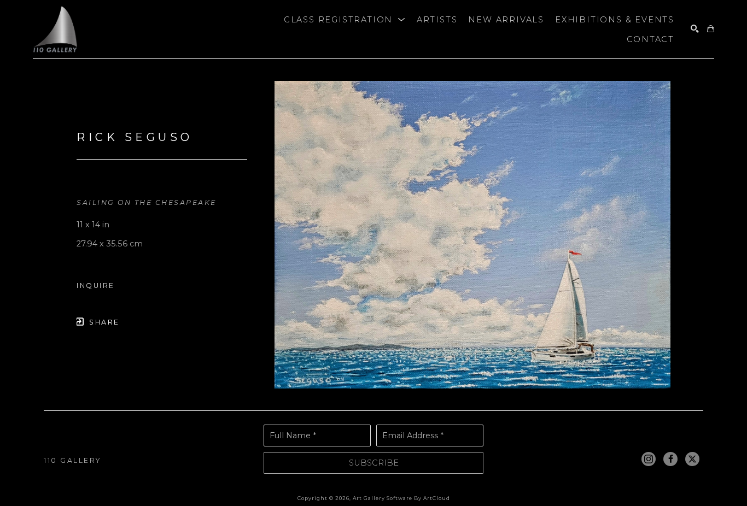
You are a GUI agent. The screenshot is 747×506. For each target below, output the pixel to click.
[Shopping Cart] (710, 29)
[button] (345, 20)
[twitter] (692, 459)
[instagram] (648, 459)
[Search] (695, 29)
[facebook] (670, 459)
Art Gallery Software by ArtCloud (401, 498)
